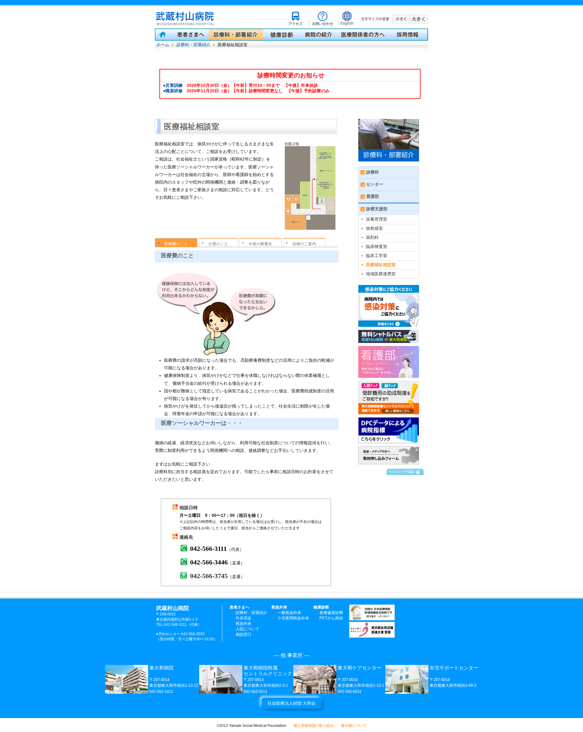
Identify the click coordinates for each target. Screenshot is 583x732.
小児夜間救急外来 (293, 618)
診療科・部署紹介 (193, 44)
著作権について (354, 726)
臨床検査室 (376, 246)
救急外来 (243, 623)
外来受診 (243, 618)
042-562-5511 (255, 691)
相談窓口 (243, 634)
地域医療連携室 (381, 273)
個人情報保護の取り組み (314, 726)
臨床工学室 (376, 255)
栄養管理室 (376, 219)
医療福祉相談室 (381, 264)
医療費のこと (176, 244)
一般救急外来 (289, 612)
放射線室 (374, 228)
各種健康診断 (331, 612)
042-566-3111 (208, 548)
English (345, 17)
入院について (247, 629)
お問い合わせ (321, 17)
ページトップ (405, 471)
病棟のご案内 (304, 244)
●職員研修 (172, 90)
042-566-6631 (349, 691)
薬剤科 (372, 237)
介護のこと (218, 244)
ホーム (162, 44)
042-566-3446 (209, 562)
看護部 (372, 196)
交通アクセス (296, 17)
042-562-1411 (161, 691)
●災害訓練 (172, 85)
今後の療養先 (260, 244)
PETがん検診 (331, 618)
